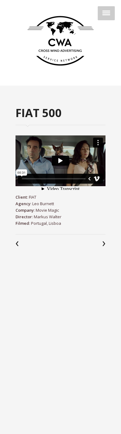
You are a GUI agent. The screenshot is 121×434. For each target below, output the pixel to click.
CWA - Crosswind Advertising (60, 40)
